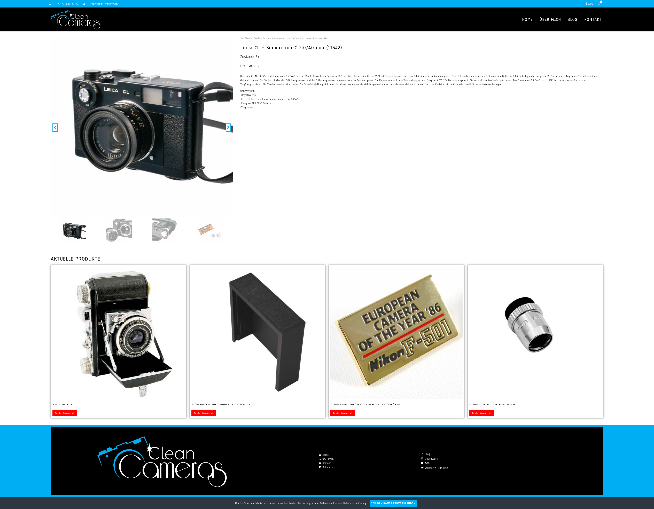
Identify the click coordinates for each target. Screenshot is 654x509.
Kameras (249, 38)
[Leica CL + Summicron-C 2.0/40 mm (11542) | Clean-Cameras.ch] (142, 127)
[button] (55, 127)
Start (242, 38)
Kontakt (593, 19)
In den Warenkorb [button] (64, 413)
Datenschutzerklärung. (355, 503)
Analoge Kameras (262, 38)
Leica (288, 38)
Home (527, 19)
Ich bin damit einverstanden (393, 503)
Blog (572, 19)
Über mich (550, 19)
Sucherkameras (278, 38)
